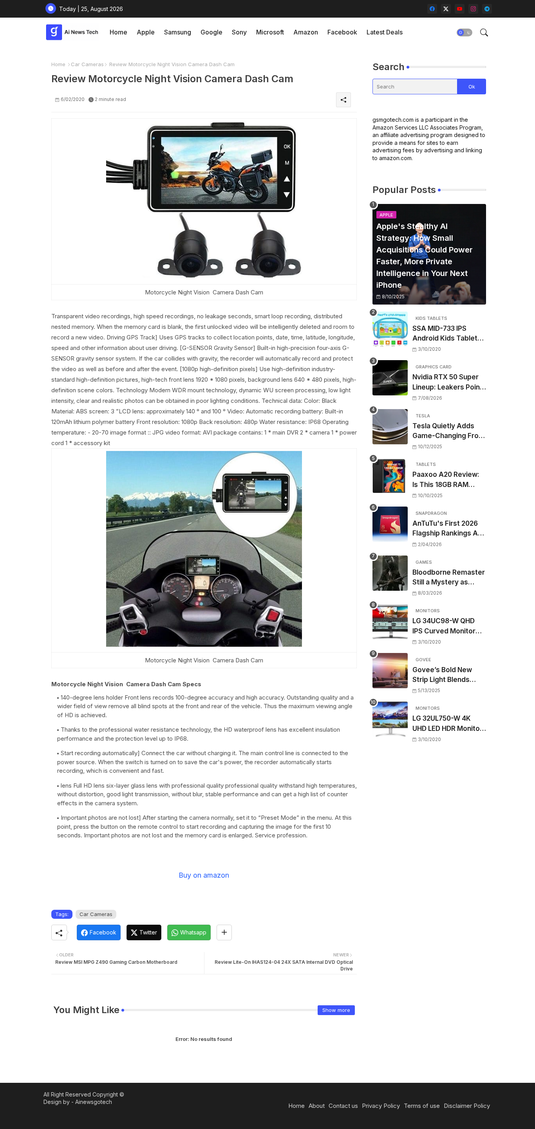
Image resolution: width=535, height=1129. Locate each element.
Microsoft (270, 32)
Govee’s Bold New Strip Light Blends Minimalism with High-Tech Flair (447, 675)
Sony (239, 32)
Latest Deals (385, 32)
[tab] (118, 32)
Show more (336, 1010)
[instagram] (473, 9)
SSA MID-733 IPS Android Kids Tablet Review (444, 334)
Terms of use (422, 1105)
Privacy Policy (381, 1105)
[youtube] (460, 9)
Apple (146, 32)
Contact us (343, 1105)
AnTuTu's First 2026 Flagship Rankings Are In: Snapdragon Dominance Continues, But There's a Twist (448, 529)
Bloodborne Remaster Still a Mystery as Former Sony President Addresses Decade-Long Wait (448, 578)
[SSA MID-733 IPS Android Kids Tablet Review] (390, 329)
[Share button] (224, 932)
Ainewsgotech (93, 1101)
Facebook (342, 32)
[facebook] (432, 9)
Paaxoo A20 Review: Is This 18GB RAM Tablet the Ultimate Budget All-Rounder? (446, 480)
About (317, 1105)
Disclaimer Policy (467, 1105)
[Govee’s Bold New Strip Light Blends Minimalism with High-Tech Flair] (390, 670)
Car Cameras (87, 64)
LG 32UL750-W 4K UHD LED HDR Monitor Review (447, 724)
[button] (464, 32)
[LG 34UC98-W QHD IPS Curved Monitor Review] (390, 621)
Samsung (177, 32)
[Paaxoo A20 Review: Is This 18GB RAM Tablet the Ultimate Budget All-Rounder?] (390, 475)
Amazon (305, 32)
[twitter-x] (446, 9)
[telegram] (487, 9)
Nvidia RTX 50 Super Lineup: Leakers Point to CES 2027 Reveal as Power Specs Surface (448, 382)
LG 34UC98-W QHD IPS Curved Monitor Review (443, 626)
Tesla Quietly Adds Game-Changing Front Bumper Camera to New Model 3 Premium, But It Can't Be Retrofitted (448, 431)
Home (118, 32)
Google (211, 32)
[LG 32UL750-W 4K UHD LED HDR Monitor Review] (390, 719)
